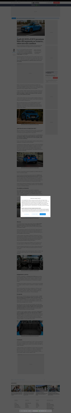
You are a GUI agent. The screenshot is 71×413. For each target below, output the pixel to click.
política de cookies (42, 205)
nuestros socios (33, 200)
